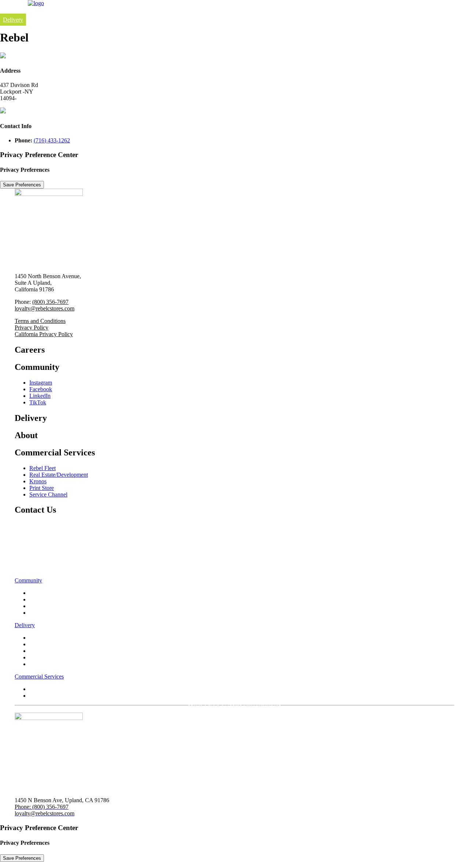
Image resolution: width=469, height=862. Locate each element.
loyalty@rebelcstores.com (44, 308)
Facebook (40, 389)
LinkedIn (40, 396)
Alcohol (38, 657)
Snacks (37, 664)
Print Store (41, 488)
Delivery (13, 20)
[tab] (234, 580)
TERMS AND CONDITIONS (254, 705)
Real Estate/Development (58, 475)
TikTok (37, 402)
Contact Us (31, 565)
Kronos (38, 481)
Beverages (41, 644)
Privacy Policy (31, 327)
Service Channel (48, 494)
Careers (27, 525)
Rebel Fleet (42, 468)
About (24, 545)
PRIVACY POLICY (206, 705)
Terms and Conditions (40, 321)
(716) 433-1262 (52, 140)
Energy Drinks (46, 651)
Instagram (40, 382)
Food (35, 637)
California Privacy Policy (44, 334)
